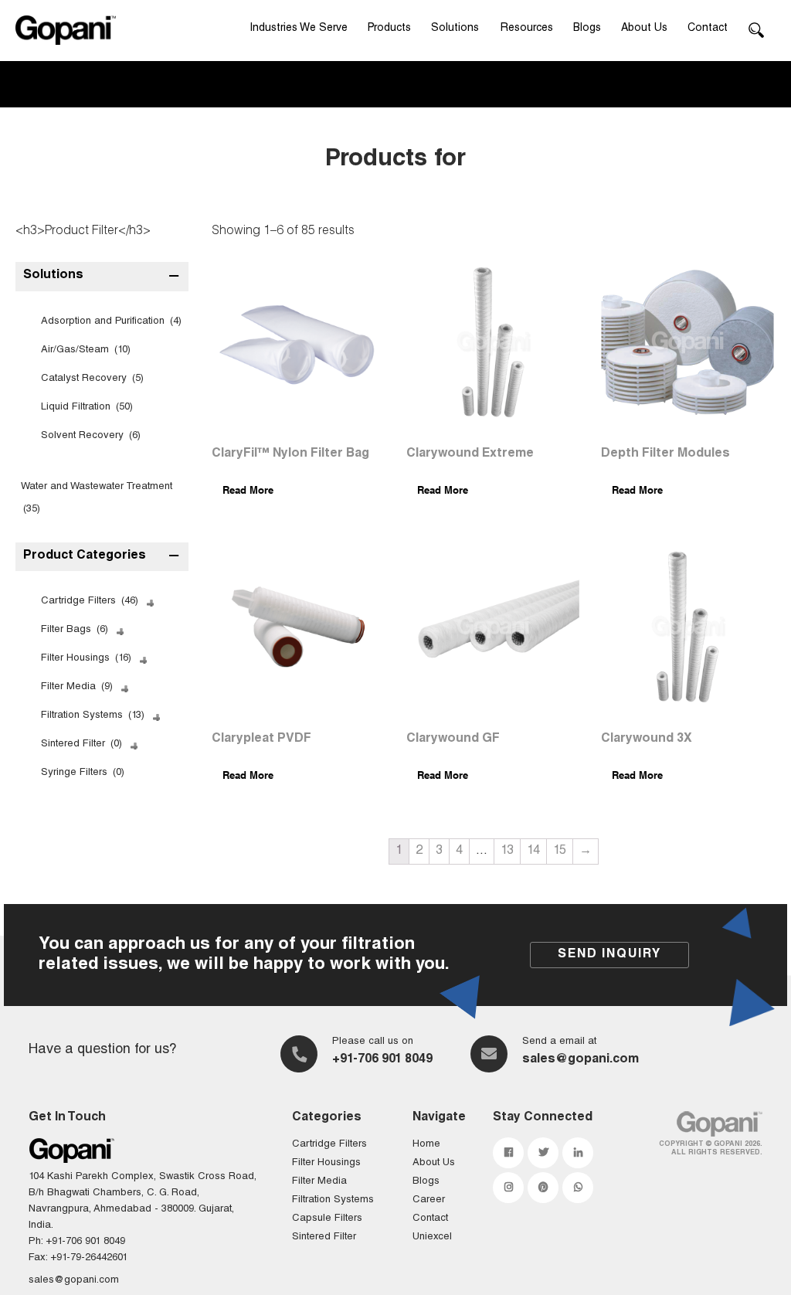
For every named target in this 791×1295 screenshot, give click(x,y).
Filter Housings (86, 659)
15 (559, 851)
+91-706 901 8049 (382, 1060)
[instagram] (508, 1187)
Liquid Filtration (87, 408)
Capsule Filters (327, 1219)
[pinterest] (543, 1187)
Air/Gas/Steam (86, 350)
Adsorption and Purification (111, 322)
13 (507, 851)
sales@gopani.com (580, 1060)
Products (389, 28)
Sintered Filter (81, 744)
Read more (247, 490)
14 (533, 851)
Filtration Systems (92, 716)
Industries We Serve (299, 28)
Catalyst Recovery (92, 379)
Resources (527, 28)
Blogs (587, 28)
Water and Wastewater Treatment (96, 498)
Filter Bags (74, 630)
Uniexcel (432, 1237)
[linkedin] (577, 1152)
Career (428, 1200)
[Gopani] (65, 30)
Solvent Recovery (91, 436)
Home (426, 1145)
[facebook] (508, 1152)
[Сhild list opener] (149, 602)
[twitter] (543, 1152)
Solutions (455, 28)
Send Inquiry (609, 955)
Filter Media (77, 687)
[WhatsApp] (577, 1187)
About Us (644, 28)
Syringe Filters (82, 773)
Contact (707, 28)
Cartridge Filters (89, 602)
